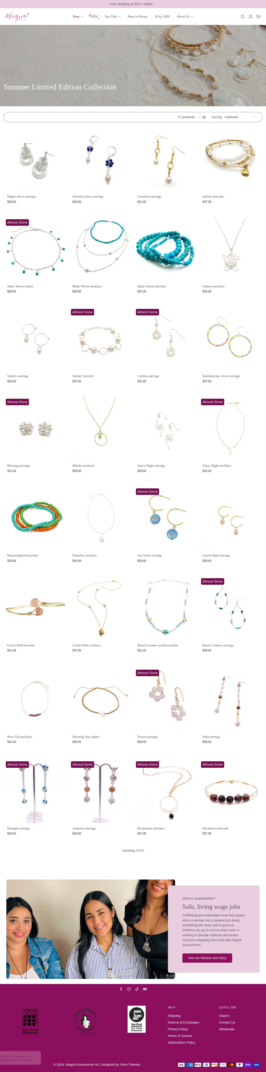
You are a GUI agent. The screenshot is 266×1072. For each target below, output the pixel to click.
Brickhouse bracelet (215, 828)
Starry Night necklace (216, 465)
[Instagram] (129, 989)
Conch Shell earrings (216, 555)
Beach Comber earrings (217, 645)
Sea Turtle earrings (149, 555)
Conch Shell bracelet (21, 645)
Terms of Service (180, 1036)
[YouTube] (145, 989)
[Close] (48, 1056)
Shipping (174, 1016)
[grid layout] (204, 117)
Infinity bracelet (212, 196)
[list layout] (200, 117)
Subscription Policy (181, 1042)
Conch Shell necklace (86, 645)
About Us (183, 16)
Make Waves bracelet (151, 286)
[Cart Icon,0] (258, 16)
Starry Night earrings (151, 465)
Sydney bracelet (82, 376)
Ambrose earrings (84, 828)
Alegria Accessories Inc (82, 1064)
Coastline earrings (149, 196)
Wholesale (226, 1029)
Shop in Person (137, 16)
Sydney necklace (213, 286)
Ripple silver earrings (21, 196)
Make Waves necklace (87, 286)
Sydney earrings (17, 376)
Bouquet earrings (18, 828)
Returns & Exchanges (183, 1022)
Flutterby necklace (84, 555)
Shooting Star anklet (85, 737)
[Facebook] (121, 989)
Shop (76, 16)
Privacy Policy (178, 1029)
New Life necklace (19, 737)
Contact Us (227, 1022)
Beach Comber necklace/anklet (157, 645)
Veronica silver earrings (88, 196)
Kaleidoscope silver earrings (221, 376)
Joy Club (111, 16)
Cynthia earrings (148, 376)
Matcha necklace (83, 465)
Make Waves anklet (20, 286)
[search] (242, 16)
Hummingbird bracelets (22, 555)
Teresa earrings (147, 737)
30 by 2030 (162, 16)
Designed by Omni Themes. (121, 1064)
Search (224, 1016)
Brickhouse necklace (150, 828)
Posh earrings (211, 737)
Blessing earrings (18, 465)
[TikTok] (137, 989)
